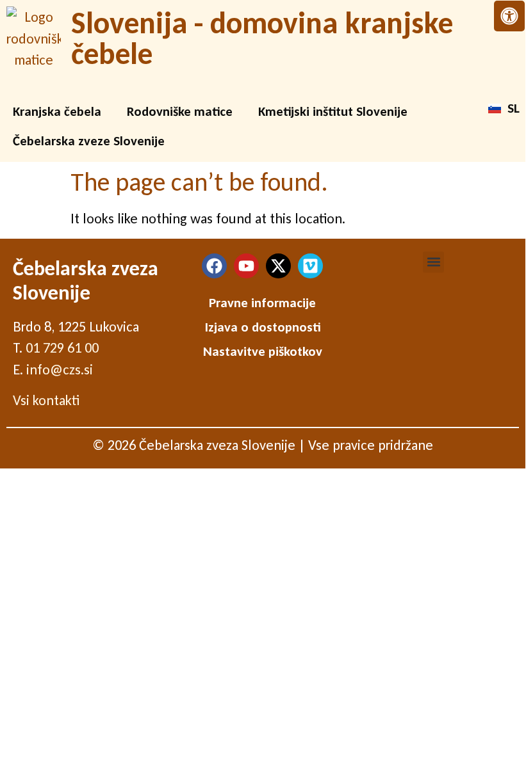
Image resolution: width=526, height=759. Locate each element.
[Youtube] (246, 266)
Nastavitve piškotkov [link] (262, 351)
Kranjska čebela (57, 111)
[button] (433, 262)
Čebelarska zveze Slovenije (89, 140)
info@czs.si (59, 369)
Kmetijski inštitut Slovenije (332, 111)
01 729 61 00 (62, 347)
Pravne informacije (262, 302)
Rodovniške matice (180, 111)
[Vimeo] (310, 266)
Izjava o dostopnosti (262, 327)
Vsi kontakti (46, 400)
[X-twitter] (278, 266)
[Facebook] (214, 266)
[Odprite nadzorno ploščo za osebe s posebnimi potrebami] (509, 16)
